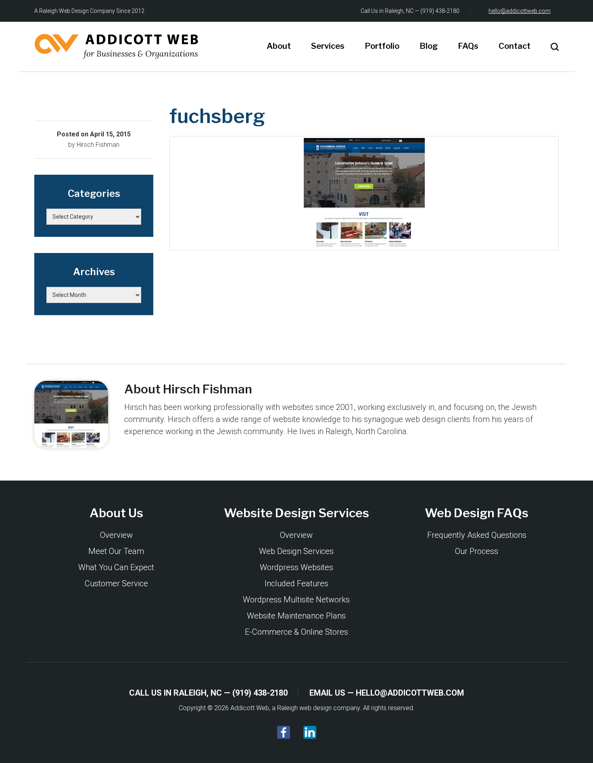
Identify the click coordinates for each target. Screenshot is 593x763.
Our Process (476, 551)
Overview (116, 535)
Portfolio (382, 46)
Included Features (296, 583)
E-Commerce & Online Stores (296, 632)
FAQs (468, 46)
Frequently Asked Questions (476, 535)
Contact (514, 46)
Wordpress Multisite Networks (296, 599)
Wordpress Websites (296, 567)
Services (328, 46)
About (279, 46)
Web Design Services (296, 551)
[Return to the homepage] (116, 46)
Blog (429, 46)
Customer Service (116, 583)
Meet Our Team (116, 551)
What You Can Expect (116, 567)
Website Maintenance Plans (296, 616)
